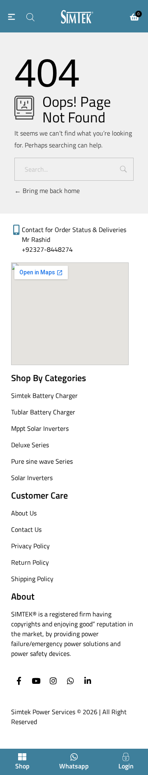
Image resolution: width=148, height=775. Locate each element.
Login (126, 766)
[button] (11, 16)
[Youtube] (36, 680)
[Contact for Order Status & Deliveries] (16, 230)
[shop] (22, 757)
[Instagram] (53, 680)
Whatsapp (74, 766)
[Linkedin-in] (87, 680)
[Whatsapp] (70, 680)
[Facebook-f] (18, 680)
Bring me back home (50, 190)
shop (22, 766)
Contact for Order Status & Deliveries (74, 230)
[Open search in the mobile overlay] (29, 16)
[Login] (126, 757)
